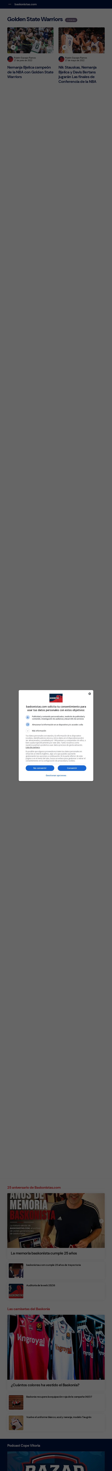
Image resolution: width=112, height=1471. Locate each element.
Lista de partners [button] (33, 747)
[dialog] (56, 735)
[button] (56, 731)
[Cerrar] (90, 694)
